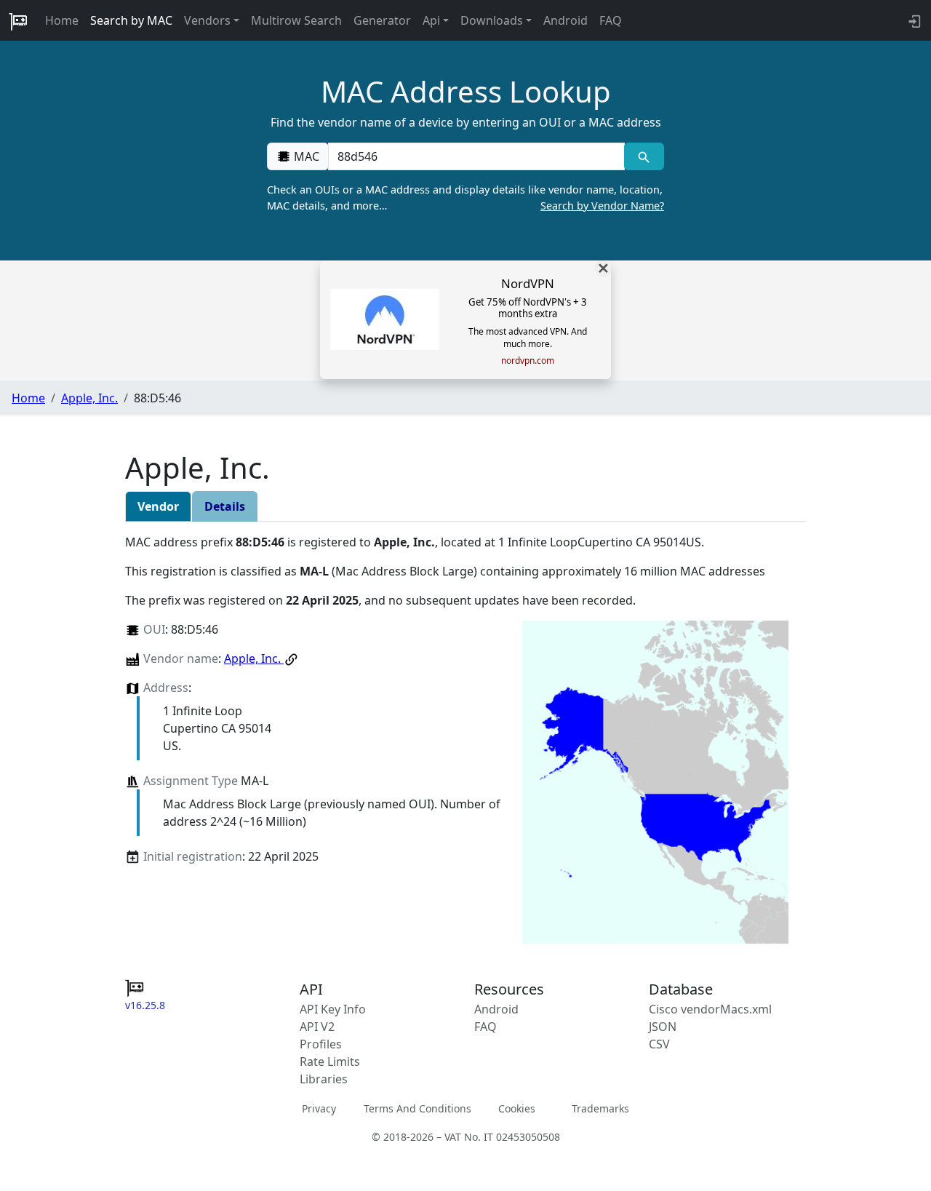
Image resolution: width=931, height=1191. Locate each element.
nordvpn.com (527, 361)
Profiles (321, 1044)
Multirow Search (296, 20)
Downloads (491, 20)
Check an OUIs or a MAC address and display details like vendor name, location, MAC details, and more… (465, 197)
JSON (662, 1027)
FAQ (610, 20)
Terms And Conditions (417, 1108)
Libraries (324, 1079)
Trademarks (600, 1108)
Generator (382, 20)
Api (431, 20)
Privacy (319, 1108)
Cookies (516, 1108)
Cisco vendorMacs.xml (710, 1009)
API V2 (317, 1027)
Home (62, 20)
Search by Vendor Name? (602, 205)
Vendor (158, 506)
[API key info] (913, 20)
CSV (659, 1044)
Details (224, 506)
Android (565, 20)
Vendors (207, 20)
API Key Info (333, 1009)
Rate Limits (330, 1061)
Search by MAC (131, 20)
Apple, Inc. (89, 398)
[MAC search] (644, 156)
